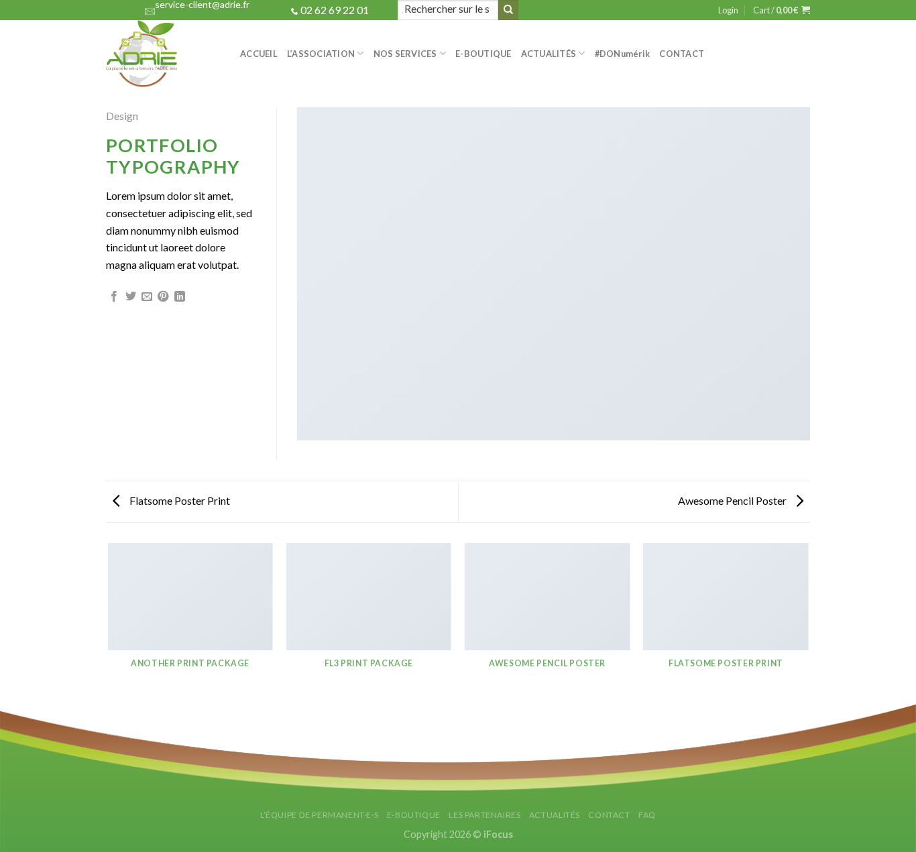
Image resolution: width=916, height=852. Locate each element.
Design (122, 115)
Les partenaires (484, 815)
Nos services (405, 53)
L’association (321, 53)
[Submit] (508, 10)
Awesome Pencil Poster (733, 500)
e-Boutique (483, 53)
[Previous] (109, 623)
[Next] (808, 623)
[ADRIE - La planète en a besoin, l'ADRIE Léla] (163, 53)
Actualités (549, 53)
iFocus (498, 834)
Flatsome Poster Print (178, 500)
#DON (622, 53)
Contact (681, 53)
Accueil (259, 53)
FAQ (647, 815)
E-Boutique (414, 815)
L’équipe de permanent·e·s (319, 815)
